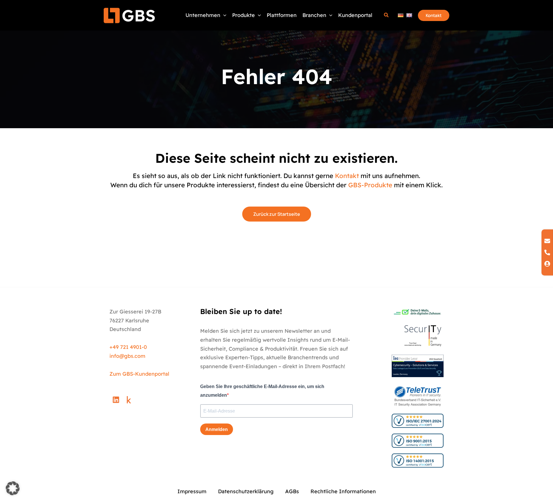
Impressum (192, 491)
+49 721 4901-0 (128, 347)
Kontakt (347, 176)
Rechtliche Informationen (343, 491)
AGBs (292, 491)
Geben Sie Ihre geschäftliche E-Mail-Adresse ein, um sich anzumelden (262, 391)
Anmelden (216, 429)
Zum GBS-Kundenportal (139, 373)
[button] (258, 15)
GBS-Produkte (370, 185)
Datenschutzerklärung (246, 491)
